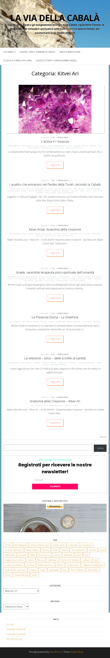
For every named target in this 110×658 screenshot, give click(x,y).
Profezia (72, 279)
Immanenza (44, 554)
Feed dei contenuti (15, 629)
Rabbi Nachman (45, 564)
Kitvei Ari (85, 146)
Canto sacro (59, 545)
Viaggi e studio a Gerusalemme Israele (56, 60)
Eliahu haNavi (32, 549)
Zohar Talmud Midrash (73, 148)
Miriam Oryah (63, 137)
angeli (50, 189)
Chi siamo (8, 52)
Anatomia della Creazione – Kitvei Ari (55, 401)
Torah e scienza (85, 191)
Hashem (22, 554)
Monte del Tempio (70, 559)
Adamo (11, 189)
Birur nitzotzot (47, 234)
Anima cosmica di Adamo (62, 189)
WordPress (55, 651)
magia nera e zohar (14, 559)
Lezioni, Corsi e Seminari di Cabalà (37, 52)
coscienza (86, 545)
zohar (34, 574)
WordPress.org (14, 639)
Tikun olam (74, 191)
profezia (30, 564)
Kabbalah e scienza (53, 279)
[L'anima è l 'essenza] (55, 108)
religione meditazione (92, 564)
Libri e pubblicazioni (69, 52)
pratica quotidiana (13, 564)
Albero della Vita (13, 146)
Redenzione (73, 564)
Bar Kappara (20, 545)
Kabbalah (76, 146)
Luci (86, 554)
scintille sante (55, 191)
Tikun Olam (93, 569)
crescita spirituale (13, 549)
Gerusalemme (78, 549)
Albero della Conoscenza (24, 189)
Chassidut (36, 362)
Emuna (49, 146)
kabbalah (68, 554)
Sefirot (90, 279)
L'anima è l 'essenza (55, 141)
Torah (8, 574)
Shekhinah (92, 146)
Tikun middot (28, 281)
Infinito (56, 554)
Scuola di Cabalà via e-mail (17, 60)
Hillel (32, 554)
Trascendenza (21, 574)
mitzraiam (52, 559)
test (65, 569)
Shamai (33, 569)
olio (96, 559)
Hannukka (10, 554)
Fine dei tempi (32, 279)
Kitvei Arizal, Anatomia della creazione (55, 229)
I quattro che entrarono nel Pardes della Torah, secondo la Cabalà (55, 184)
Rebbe (60, 564)
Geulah (92, 549)
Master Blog (76, 651)
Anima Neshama (27, 146)
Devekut (43, 146)
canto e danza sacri (39, 545)
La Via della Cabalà (54, 18)
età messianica (20, 279)
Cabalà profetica (13, 191)
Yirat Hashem (59, 148)
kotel (78, 554)
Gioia (102, 549)
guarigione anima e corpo (63, 146)
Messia (40, 559)
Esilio (55, 549)
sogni (42, 569)
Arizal (36, 146)
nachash (86, 559)
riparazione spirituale (15, 569)
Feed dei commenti (16, 634)
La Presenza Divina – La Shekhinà (55, 317)
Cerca (100, 448)
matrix (31, 559)
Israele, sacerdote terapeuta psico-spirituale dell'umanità (55, 272)
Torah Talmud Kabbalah (85, 362)
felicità (64, 549)
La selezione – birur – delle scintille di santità (55, 358)
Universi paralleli (47, 148)
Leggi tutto (55, 164)
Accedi (9, 624)
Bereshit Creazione (93, 189)
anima (8, 545)
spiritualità (54, 569)
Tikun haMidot (77, 569)
